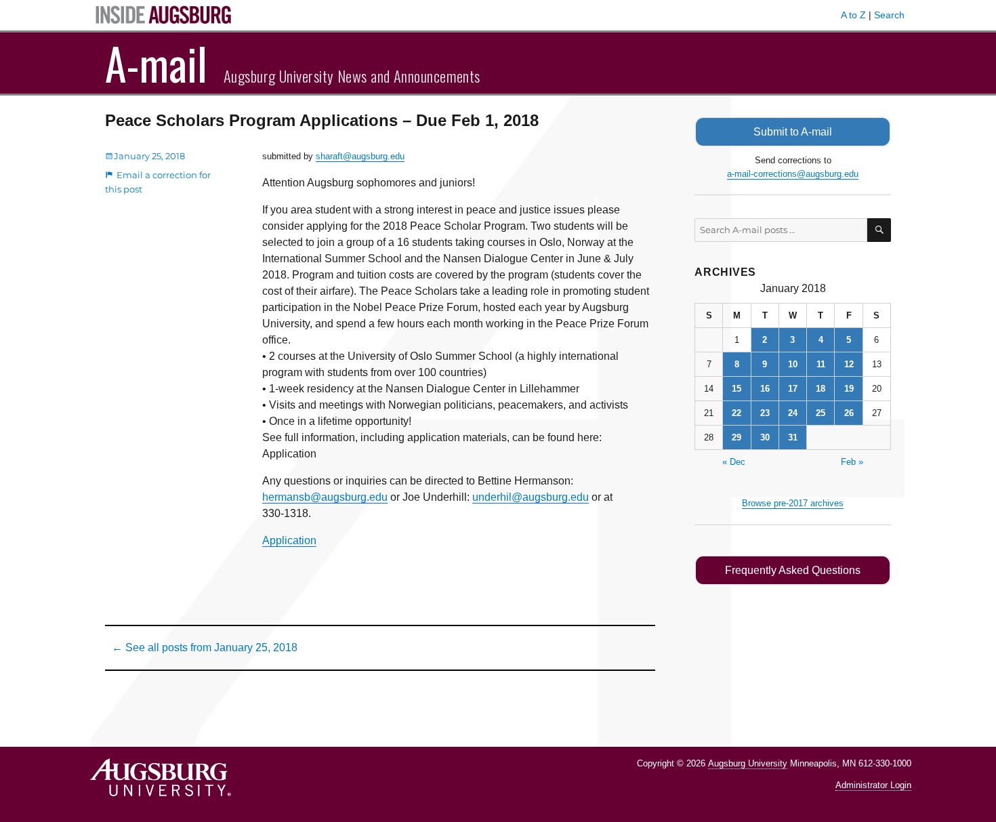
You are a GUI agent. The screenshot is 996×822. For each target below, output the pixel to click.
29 (736, 437)
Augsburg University (747, 763)
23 (765, 413)
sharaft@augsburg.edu (360, 156)
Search (889, 14)
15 (736, 389)
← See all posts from (204, 647)
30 (765, 437)
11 (820, 364)
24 (792, 413)
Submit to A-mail (792, 132)
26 (849, 413)
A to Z (853, 14)
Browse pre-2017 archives (793, 503)
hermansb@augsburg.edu (325, 497)
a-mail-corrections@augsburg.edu (792, 174)
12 (849, 364)
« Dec (733, 462)
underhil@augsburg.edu (530, 497)
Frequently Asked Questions (792, 570)
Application (289, 540)
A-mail (156, 63)
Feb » (852, 462)
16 (765, 389)
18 (820, 389)
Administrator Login (873, 785)
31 (792, 437)
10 (792, 364)
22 (736, 413)
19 (849, 389)
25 (820, 413)
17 (792, 389)
